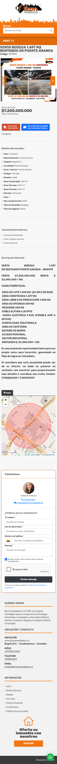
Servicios (10, 699)
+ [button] (6, 400)
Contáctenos (12, 707)
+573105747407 (12, 651)
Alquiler (9, 694)
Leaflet (32, 454)
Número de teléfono (14, 536)
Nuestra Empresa (14, 703)
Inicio (8, 686)
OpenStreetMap (49, 454)
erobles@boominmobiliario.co (29, 503)
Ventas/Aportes (13, 690)
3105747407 (29, 500)
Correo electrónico (14, 526)
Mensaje (9, 545)
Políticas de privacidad (17, 711)
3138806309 (11, 659)
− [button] (6, 404)
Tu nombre (10, 517)
